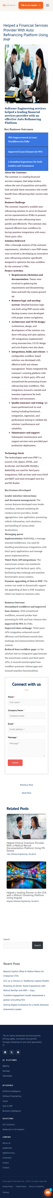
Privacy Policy (8, 1186)
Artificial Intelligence (11, 1091)
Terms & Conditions (36, 1186)
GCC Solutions (9, 1124)
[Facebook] (18, 1052)
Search (6, 939)
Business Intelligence (12, 1111)
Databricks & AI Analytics (13, 1129)
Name (11, 696)
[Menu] (47, 5)
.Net (8, 854)
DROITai (6, 1066)
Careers (6, 1162)
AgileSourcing (9, 1152)
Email (11, 723)
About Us (6, 1143)
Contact (6, 1167)
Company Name (16, 710)
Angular (10, 901)
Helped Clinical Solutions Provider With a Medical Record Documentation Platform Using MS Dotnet (26, 846)
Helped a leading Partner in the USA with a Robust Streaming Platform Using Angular (26, 895)
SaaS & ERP (8, 1106)
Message (13, 737)
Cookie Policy (21, 1186)
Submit (15, 762)
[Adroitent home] (9, 5)
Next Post (26, 792)
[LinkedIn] (5, 1052)
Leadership (7, 1148)
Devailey (6, 1071)
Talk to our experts (29, 5)
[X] (11, 1052)
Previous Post (26, 784)
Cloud (5, 1101)
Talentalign (7, 1076)
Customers (7, 1157)
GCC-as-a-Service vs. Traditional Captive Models (26, 980)
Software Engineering (19, 854)
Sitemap (6, 1192)
